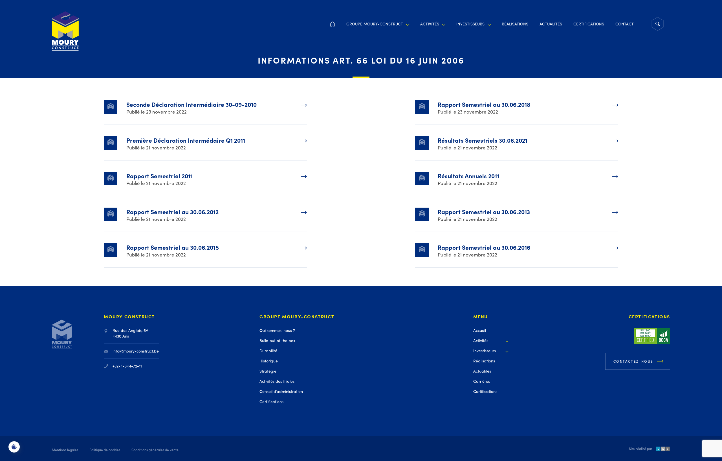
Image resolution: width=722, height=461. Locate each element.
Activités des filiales (276, 381)
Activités (429, 24)
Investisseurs (470, 24)
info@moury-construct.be (136, 351)
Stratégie (267, 371)
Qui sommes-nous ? (277, 330)
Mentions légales (65, 449)
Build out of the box (277, 340)
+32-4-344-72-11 (127, 366)
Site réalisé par (640, 449)
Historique (268, 361)
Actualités (551, 24)
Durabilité (268, 350)
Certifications (588, 24)
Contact (624, 24)
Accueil (332, 24)
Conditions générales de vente (155, 449)
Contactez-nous (633, 361)
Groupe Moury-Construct (374, 24)
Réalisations (515, 24)
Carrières (481, 381)
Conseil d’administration (281, 391)
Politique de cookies (104, 449)
